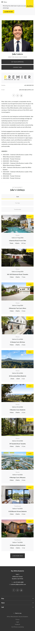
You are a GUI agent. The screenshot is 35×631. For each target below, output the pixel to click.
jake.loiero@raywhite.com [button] (26, 89)
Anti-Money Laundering (17, 627)
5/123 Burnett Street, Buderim (17, 511)
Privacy (17, 619)
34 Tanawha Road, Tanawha (17, 443)
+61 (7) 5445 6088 (18, 582)
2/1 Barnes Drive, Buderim (17, 545)
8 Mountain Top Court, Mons (17, 308)
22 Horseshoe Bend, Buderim (17, 376)
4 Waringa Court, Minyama (17, 477)
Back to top (18, 613)
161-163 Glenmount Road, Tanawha (17, 274)
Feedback (17, 624)
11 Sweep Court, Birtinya (17, 342)
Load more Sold (17, 555)
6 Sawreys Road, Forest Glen (17, 240)
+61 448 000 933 (29, 85)
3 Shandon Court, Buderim (17, 410)
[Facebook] (13, 95)
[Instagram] (17, 95)
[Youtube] (21, 95)
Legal (17, 622)
